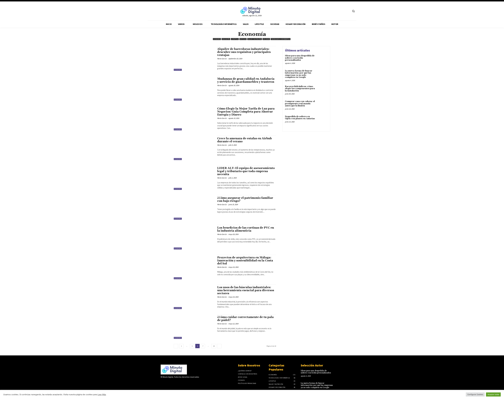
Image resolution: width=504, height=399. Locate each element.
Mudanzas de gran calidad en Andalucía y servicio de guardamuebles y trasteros (245, 80)
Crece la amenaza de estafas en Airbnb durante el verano (244, 140)
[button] (353, 11)
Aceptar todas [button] (493, 394)
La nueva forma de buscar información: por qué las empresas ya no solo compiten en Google (298, 74)
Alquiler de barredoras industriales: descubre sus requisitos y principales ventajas (244, 52)
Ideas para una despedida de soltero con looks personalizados (299, 57)
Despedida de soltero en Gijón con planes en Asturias (300, 117)
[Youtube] (348, 11)
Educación (226, 39)
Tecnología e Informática (280, 39)
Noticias (243, 39)
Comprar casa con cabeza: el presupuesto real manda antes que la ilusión (300, 103)
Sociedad (266, 39)
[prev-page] (176, 346)
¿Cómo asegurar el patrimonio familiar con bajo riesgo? (245, 199)
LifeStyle (234, 39)
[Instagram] (167, 382)
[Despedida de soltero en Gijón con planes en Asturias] (322, 120)
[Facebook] (338, 11)
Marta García (222, 59)
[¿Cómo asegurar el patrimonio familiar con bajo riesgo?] (194, 207)
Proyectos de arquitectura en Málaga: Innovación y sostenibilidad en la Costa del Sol (245, 260)
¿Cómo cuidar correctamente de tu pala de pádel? (245, 318)
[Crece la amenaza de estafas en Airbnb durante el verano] (194, 148)
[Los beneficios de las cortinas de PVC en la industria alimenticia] (194, 237)
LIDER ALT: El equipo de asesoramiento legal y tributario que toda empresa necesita (246, 171)
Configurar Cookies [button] (475, 394)
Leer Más (102, 394)
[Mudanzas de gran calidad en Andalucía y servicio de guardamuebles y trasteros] (194, 88)
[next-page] (219, 346)
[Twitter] (343, 11)
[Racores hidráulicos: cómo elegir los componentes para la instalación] (322, 90)
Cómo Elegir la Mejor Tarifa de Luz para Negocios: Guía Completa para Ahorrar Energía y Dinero (246, 111)
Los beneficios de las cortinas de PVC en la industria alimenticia (245, 229)
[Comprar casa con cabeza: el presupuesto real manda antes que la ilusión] (322, 105)
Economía (216, 39)
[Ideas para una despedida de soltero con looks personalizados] (322, 59)
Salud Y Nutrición (254, 39)
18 (214, 346)
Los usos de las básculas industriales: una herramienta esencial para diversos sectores (245, 290)
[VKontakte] (176, 382)
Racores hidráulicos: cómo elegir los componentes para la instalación (300, 88)
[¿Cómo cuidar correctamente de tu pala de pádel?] (194, 326)
